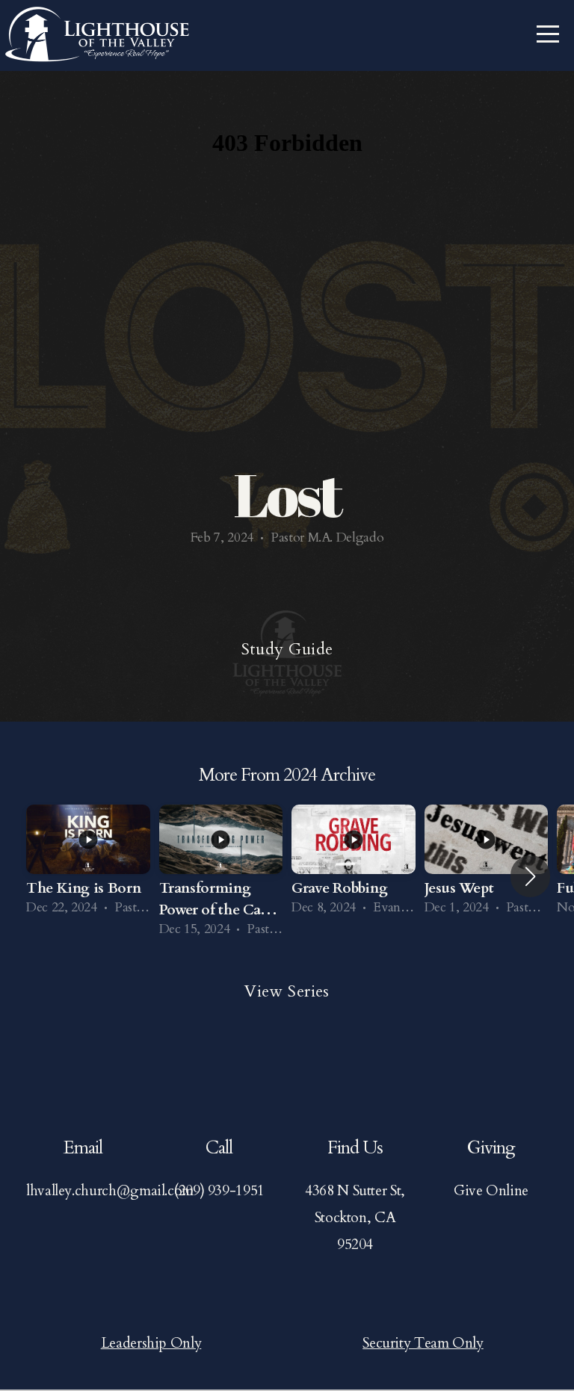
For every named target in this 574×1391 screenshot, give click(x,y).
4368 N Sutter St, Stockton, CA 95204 (355, 1217)
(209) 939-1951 (219, 1191)
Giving (491, 1148)
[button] (530, 876)
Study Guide (287, 649)
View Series (287, 991)
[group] (88, 865)
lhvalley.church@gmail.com (110, 1191)
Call (219, 1148)
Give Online (491, 1191)
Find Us (354, 1148)
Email (83, 1148)
